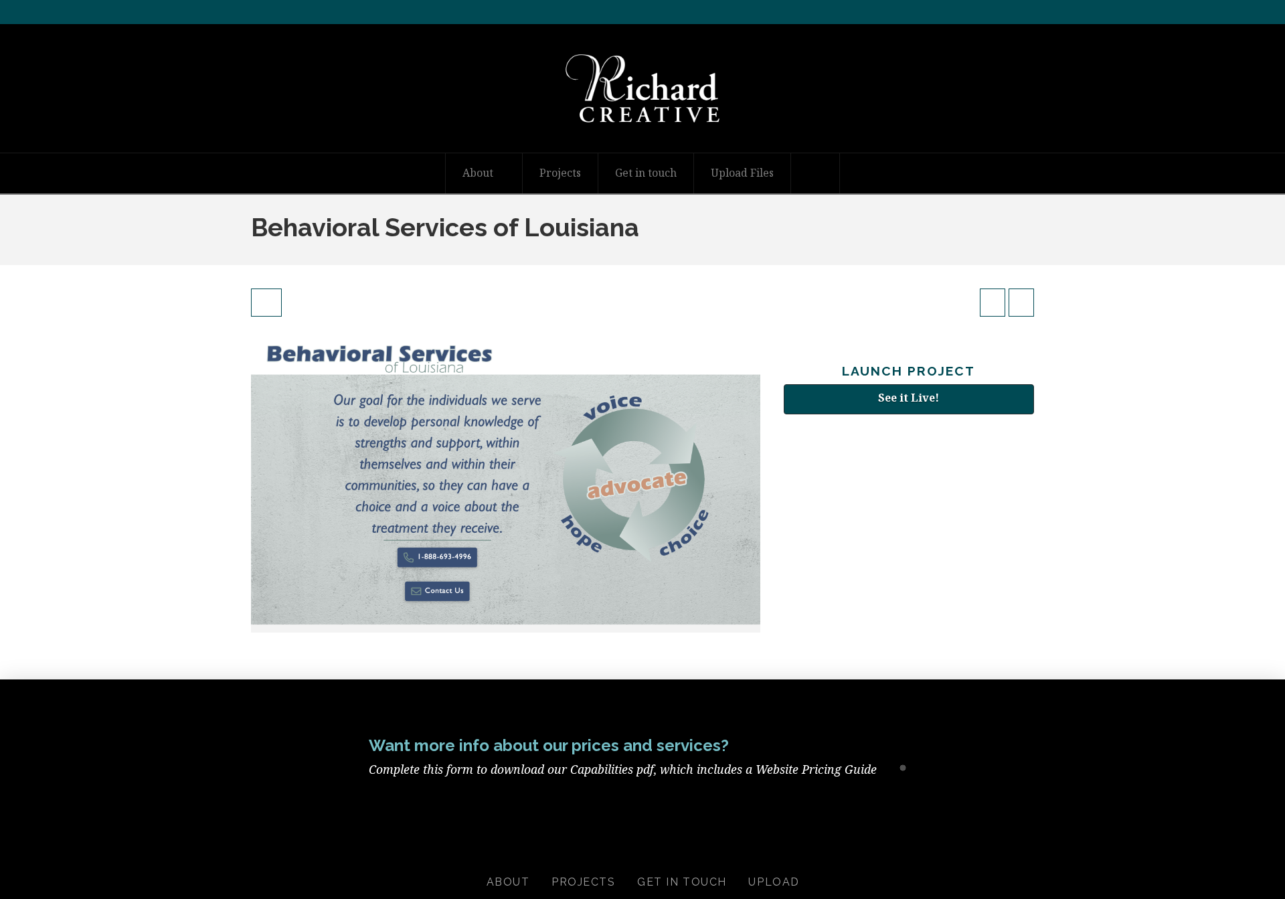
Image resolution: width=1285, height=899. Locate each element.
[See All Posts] (266, 303)
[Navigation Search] (815, 173)
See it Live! (908, 397)
